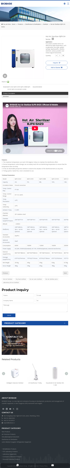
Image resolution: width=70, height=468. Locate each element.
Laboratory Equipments (9, 454)
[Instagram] (17, 408)
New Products (6, 432)
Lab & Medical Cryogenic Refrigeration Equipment (16, 442)
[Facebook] (3, 408)
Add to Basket (55, 68)
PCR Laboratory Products (10, 451)
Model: (5, 87)
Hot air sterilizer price (51, 279)
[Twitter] (13, 408)
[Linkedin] (6, 408)
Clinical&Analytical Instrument (10, 437)
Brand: (35, 87)
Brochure (6, 96)
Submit (9, 315)
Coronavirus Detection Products (12, 457)
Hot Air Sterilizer (7, 279)
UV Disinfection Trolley (35, 383)
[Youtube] (10, 408)
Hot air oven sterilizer (35, 279)
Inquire (55, 63)
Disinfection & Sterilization (9, 439)
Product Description (9, 93)
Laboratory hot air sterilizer (11, 282)
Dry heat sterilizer (21, 279)
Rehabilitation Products (9, 449)
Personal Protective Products (11, 459)
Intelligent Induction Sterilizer (14, 383)
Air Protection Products (8, 434)
